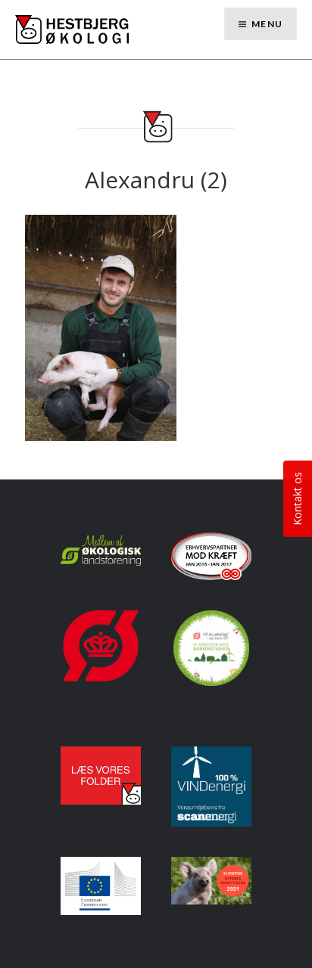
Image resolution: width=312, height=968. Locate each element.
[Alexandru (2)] (100, 326)
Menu (266, 23)
